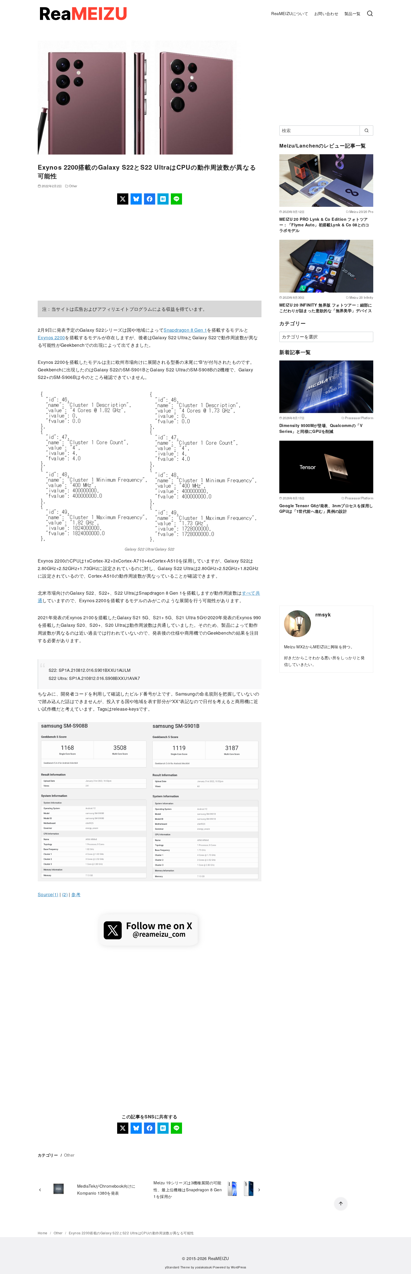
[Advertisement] (149, 252)
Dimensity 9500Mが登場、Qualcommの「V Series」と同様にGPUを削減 (321, 428)
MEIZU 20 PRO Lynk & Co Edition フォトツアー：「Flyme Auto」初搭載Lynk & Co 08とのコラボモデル (324, 224)
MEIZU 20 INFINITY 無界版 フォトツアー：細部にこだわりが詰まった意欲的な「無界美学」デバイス (325, 307)
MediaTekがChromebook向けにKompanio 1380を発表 (106, 1189)
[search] (366, 130)
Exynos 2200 (51, 337)
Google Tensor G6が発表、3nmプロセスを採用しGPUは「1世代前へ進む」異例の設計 (326, 508)
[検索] (370, 13)
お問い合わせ (326, 13)
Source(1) (48, 894)
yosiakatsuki (203, 1267)
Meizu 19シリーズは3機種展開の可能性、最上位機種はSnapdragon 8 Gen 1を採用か (187, 1189)
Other (73, 186)
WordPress (238, 1267)
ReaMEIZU (218, 1258)
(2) (65, 894)
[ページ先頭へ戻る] (340, 1203)
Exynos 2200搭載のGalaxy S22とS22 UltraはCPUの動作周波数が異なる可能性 (131, 1232)
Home (43, 1232)
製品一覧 (352, 13)
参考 (76, 894)
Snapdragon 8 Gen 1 (185, 330)
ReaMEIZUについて (289, 13)
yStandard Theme (177, 1267)
